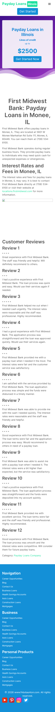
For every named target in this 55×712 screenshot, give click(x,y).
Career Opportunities (12, 578)
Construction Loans (11, 602)
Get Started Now (27, 59)
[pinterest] (12, 699)
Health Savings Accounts (14, 594)
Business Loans (9, 590)
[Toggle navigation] (49, 4)
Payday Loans (19, 4)
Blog (4, 582)
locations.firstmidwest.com (17, 191)
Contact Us (7, 586)
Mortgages (7, 606)
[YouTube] (5, 699)
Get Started (28, 11)
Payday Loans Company (27, 555)
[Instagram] (19, 699)
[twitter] (25, 699)
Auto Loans (7, 598)
